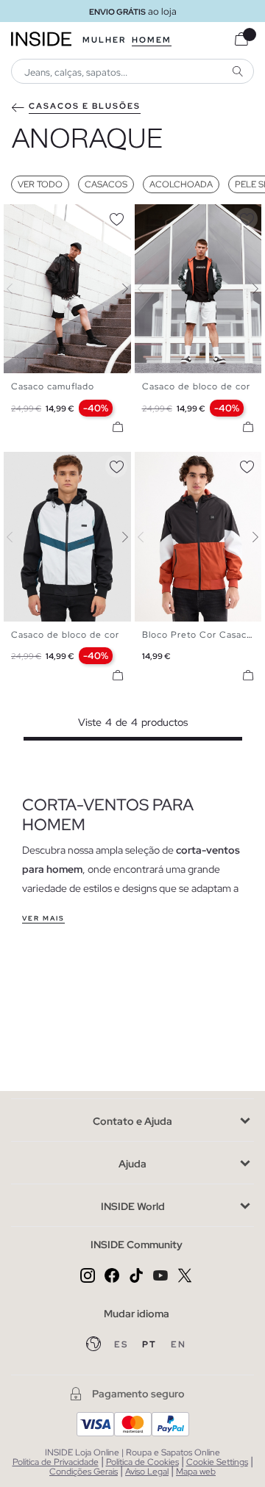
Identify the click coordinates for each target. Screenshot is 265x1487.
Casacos (106, 184)
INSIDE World (133, 1206)
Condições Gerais (83, 1471)
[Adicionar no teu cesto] (118, 427)
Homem (152, 40)
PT (151, 1344)
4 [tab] (40, 216)
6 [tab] (55, 216)
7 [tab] (62, 216)
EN (178, 1344)
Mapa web (196, 1471)
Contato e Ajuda (132, 1121)
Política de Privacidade (56, 1462)
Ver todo (40, 184)
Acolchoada (181, 184)
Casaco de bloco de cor (196, 386)
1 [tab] (18, 216)
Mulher (104, 40)
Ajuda (132, 1163)
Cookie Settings (217, 1462)
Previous (18, 288)
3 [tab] (33, 216)
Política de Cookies (142, 1462)
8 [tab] (201, 216)
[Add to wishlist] (116, 217)
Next (116, 288)
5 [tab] (48, 216)
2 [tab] (25, 216)
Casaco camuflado (52, 386)
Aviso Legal (147, 1471)
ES (122, 1344)
